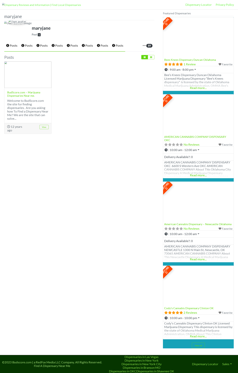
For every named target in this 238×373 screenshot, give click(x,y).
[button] (198, 69)
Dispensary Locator (198, 4)
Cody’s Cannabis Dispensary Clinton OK (189, 308)
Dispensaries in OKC (122, 371)
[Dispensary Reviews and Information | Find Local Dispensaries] (41, 4)
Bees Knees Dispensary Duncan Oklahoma (190, 59)
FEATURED (165, 22)
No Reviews (191, 144)
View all (198, 345)
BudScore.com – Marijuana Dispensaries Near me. (23, 94)
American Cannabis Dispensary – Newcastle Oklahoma (198, 224)
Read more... (198, 88)
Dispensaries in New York (142, 360)
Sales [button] (225, 364)
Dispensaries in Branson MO (141, 367)
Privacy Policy (225, 4)
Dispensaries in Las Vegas (142, 357)
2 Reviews (190, 312)
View (44, 127)
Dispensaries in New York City (141, 364)
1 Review (190, 64)
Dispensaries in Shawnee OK (155, 371)
